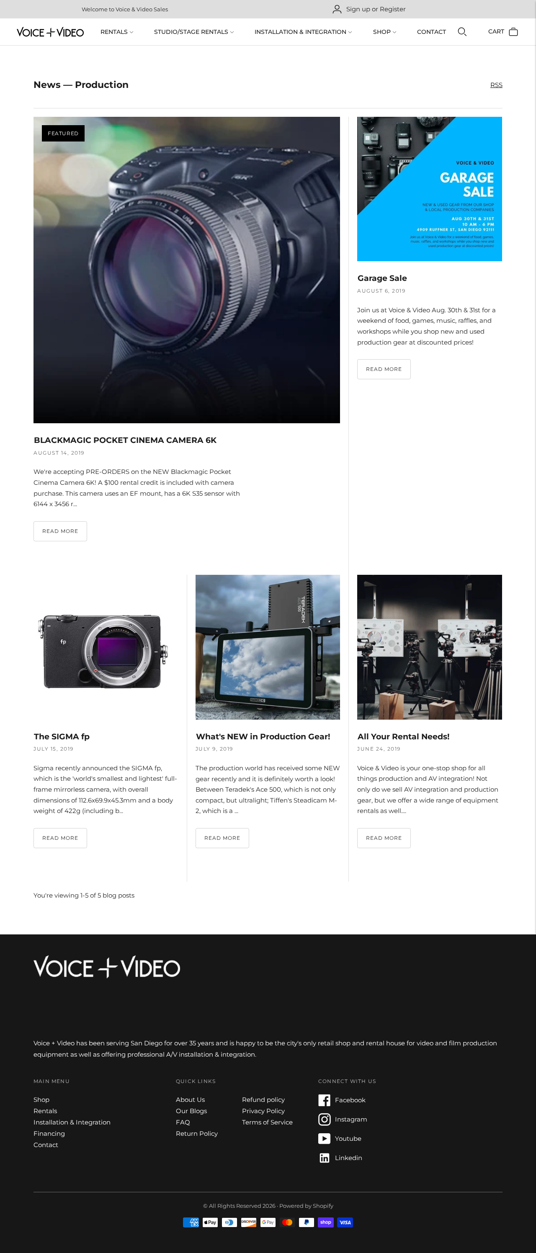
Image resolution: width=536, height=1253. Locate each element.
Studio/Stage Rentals (191, 32)
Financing (49, 1133)
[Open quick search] (462, 32)
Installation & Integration (300, 32)
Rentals (114, 32)
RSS (496, 85)
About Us (190, 1100)
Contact (431, 32)
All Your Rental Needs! (403, 736)
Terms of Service (267, 1122)
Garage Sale (382, 278)
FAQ (183, 1122)
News (47, 84)
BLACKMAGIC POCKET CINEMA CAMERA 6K (125, 440)
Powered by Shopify (306, 1205)
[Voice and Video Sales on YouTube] (324, 1143)
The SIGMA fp (62, 736)
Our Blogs (191, 1111)
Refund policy (263, 1100)
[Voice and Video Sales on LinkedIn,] (324, 1162)
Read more (60, 531)
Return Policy (197, 1133)
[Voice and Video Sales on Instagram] (324, 1123)
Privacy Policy (263, 1111)
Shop (382, 32)
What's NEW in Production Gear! (263, 736)
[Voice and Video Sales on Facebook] (324, 1104)
